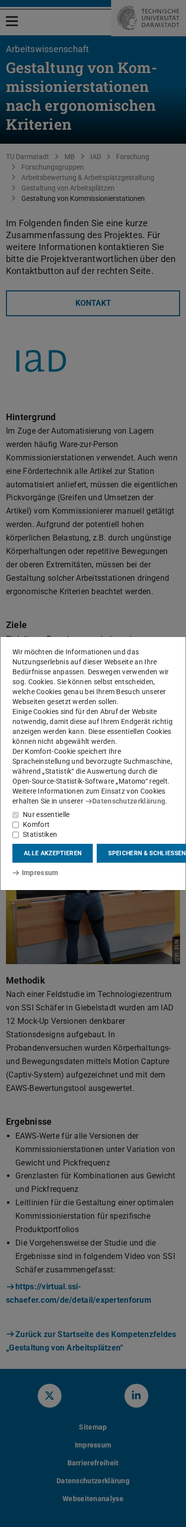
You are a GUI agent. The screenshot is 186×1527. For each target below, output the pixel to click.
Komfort (36, 824)
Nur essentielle (46, 814)
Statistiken (40, 834)
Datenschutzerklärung (128, 801)
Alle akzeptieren (52, 853)
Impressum (40, 873)
